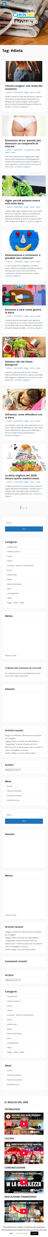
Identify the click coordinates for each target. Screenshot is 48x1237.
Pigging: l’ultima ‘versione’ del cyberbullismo (21, 741)
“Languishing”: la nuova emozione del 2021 (21, 744)
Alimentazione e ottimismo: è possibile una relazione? (23, 256)
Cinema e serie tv (13, 551)
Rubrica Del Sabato (14, 584)
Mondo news (12, 575)
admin (9, 92)
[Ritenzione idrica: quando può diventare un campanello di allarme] (24, 126)
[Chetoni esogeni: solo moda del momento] (24, 71)
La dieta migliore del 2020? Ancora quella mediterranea (22, 477)
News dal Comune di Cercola (24, 668)
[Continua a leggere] (20, 107)
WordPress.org (13, 800)
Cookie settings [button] (22, 1233)
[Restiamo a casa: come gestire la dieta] (24, 295)
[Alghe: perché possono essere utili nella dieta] (24, 186)
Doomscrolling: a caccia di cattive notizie (20, 753)
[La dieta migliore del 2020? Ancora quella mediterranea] (24, 457)
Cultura (9, 561)
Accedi (9, 786)
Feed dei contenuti (14, 791)
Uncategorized (29, 150)
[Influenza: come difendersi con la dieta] (24, 399)
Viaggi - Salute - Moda (32, 92)
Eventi (9, 570)
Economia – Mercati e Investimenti (20, 565)
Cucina (9, 556)
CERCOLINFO (24, 22)
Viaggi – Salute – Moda (15, 602)
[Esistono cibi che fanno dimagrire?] (24, 347)
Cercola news (12, 547)
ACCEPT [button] (34, 1233)
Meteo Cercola (10, 655)
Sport (9, 589)
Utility (9, 598)
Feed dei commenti (14, 795)
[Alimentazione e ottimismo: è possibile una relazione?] (24, 240)
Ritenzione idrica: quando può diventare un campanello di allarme (23, 143)
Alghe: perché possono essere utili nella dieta (22, 202)
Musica (9, 579)
